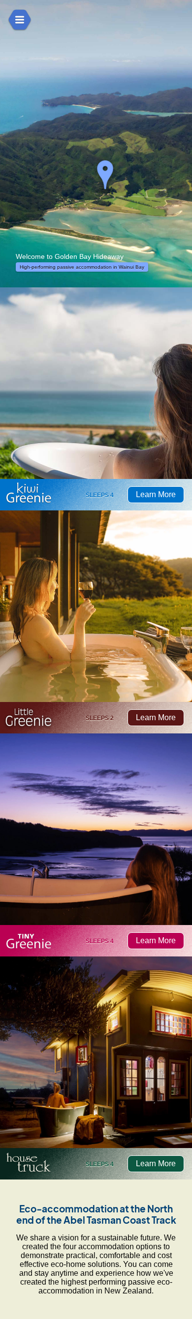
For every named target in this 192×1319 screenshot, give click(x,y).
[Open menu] (20, 19)
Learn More (156, 494)
